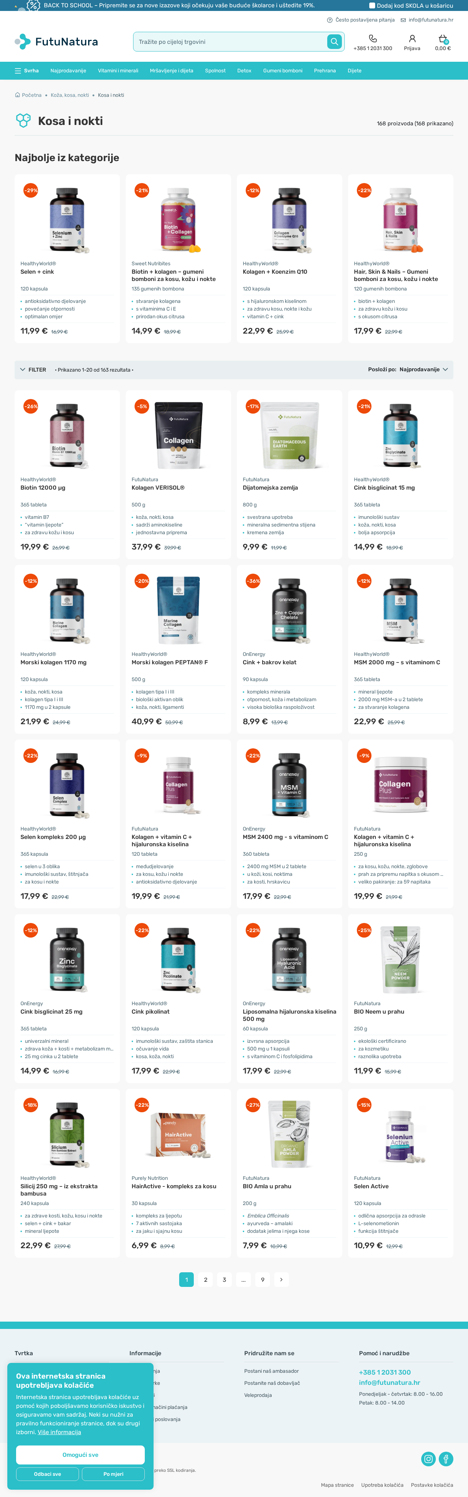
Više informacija (59, 1432)
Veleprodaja (258, 1395)
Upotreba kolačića (382, 1485)
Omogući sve (80, 1454)
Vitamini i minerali (118, 71)
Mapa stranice (337, 1485)
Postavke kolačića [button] (432, 1485)
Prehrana (325, 71)
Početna (32, 95)
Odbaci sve (47, 1474)
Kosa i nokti (111, 95)
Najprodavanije (68, 71)
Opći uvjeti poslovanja (155, 1419)
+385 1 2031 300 (385, 1372)
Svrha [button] (31, 71)
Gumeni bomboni (282, 71)
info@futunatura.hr (431, 20)
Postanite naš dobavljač (272, 1383)
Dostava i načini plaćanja (158, 1407)
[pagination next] (281, 1279)
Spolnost (215, 71)
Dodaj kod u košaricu (415, 5)
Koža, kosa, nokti (70, 95)
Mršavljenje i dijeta (171, 71)
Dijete (355, 71)
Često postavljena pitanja (365, 20)
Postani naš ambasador (271, 1371)
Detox (244, 71)
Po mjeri (113, 1474)
